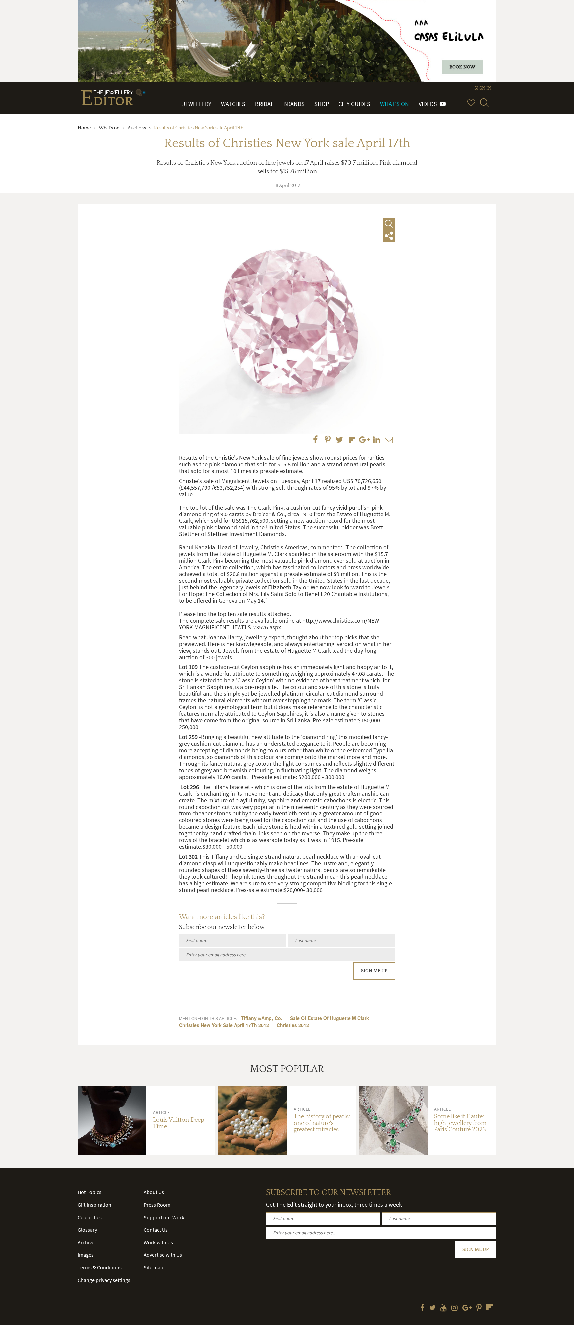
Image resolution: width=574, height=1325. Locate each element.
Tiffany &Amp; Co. (261, 1018)
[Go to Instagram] (454, 1308)
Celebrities (90, 1217)
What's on (109, 128)
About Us (154, 1192)
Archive (86, 1242)
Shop (321, 104)
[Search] (484, 103)
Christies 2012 (293, 1025)
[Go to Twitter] (432, 1308)
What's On (394, 104)
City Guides (354, 104)
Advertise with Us (163, 1254)
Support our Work (164, 1217)
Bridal (264, 104)
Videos (429, 104)
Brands (294, 104)
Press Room (157, 1204)
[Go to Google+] (467, 1308)
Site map (153, 1267)
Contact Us (156, 1229)
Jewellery (196, 104)
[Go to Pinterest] (479, 1308)
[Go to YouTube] (443, 1308)
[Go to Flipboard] (489, 1307)
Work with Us (158, 1242)
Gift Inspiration (94, 1204)
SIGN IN (482, 88)
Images (86, 1254)
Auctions (137, 128)
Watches (233, 104)
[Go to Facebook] (422, 1308)
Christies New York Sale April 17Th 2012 (224, 1025)
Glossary (87, 1229)
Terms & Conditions (100, 1267)
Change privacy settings (104, 1280)
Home (84, 128)
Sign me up (374, 971)
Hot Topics (89, 1192)
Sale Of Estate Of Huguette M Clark (329, 1018)
